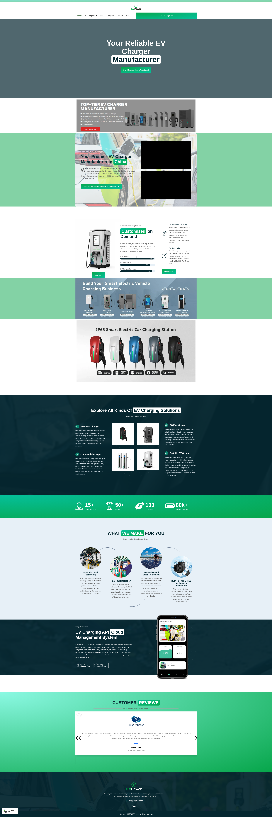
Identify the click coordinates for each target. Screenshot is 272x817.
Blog (127, 16)
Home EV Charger (90, 426)
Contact (120, 16)
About (102, 16)
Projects (111, 16)
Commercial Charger (90, 454)
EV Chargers (90, 16)
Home (79, 16)
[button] (194, 738)
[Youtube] (133, 806)
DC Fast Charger (178, 425)
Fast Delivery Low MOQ (178, 225)
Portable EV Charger (180, 453)
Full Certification (175, 248)
